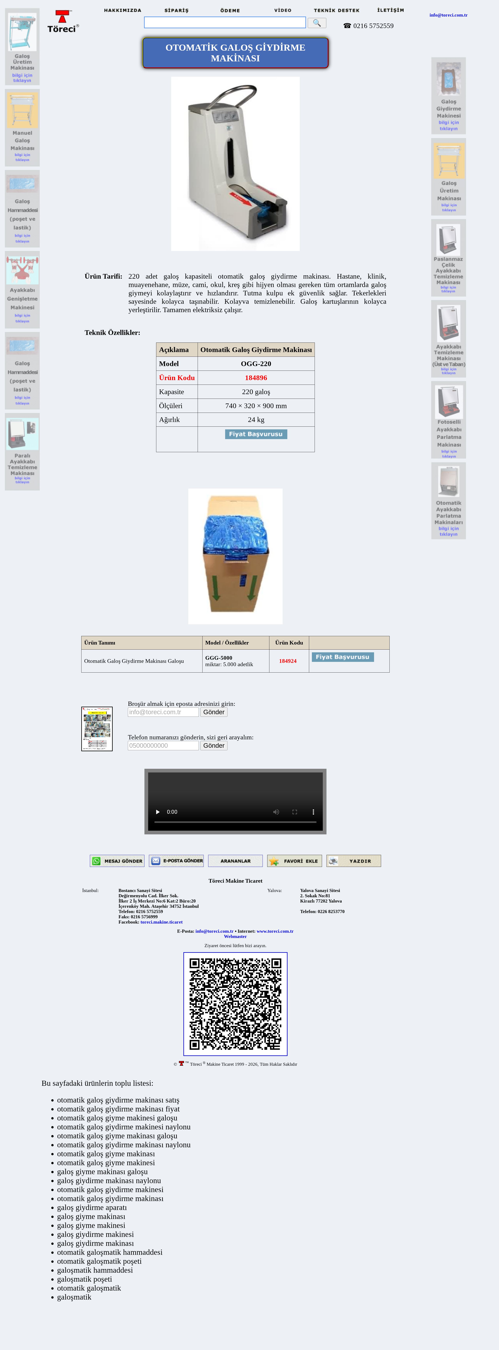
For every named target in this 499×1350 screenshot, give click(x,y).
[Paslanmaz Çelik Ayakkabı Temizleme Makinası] (448, 295)
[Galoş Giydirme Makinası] (448, 133)
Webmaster (235, 936)
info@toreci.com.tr (449, 15)
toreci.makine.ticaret (162, 922)
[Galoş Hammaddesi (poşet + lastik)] (22, 246)
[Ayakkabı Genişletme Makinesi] (22, 327)
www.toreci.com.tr (275, 931)
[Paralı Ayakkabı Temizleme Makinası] (22, 489)
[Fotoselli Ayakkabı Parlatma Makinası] (448, 458)
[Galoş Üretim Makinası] (22, 84)
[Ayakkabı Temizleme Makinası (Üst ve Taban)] (448, 377)
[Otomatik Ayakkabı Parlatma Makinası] (448, 539)
